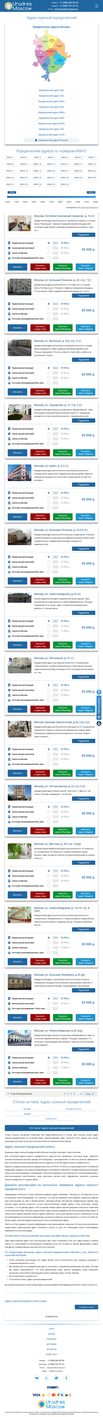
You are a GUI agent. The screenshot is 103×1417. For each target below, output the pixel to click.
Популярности (91, 207)
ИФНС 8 (10, 164)
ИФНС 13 (51, 164)
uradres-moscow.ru (56, 1371)
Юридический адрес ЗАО (51, 129)
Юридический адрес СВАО (51, 101)
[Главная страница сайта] (51, 1404)
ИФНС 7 (92, 157)
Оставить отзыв (86, 1307)
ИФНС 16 (92, 164)
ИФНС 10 (37, 164)
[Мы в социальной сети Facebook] (66, 1378)
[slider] (7, 197)
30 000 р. (65, 243)
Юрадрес (27, 1114)
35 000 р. (65, 998)
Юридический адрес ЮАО (51, 118)
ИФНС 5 (64, 157)
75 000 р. (65, 631)
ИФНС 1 (10, 157)
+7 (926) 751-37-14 (69, 6)
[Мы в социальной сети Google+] (46, 1378)
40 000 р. (65, 253)
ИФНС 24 (10, 178)
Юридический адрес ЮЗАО (51, 123)
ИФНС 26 (37, 178)
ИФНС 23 (92, 171)
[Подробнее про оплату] (36, 1395)
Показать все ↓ (51, 1119)
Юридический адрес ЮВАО (51, 112)
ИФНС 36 (51, 184)
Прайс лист (51, 1354)
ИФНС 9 (24, 164)
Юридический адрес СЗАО (51, 134)
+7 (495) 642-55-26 (69, 2)
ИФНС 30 (92, 178)
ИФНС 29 (78, 178)
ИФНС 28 (65, 178)
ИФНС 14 (65, 164)
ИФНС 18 (24, 171)
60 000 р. (65, 567)
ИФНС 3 (37, 157)
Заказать (17, 267)
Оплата (51, 1334)
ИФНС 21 (65, 171)
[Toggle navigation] (96, 6)
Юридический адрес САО (51, 96)
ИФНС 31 (10, 184)
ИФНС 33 (24, 184)
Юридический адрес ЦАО (51, 90)
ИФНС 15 (78, 164)
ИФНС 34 (37, 184)
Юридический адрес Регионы (53, 140)
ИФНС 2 (24, 157)
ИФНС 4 (51, 157)
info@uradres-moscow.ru (66, 9)
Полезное (51, 1339)
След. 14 (89, 1094)
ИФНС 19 (37, 171)
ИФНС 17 (10, 171)
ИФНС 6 (78, 157)
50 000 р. (65, 1003)
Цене (83, 207)
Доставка (51, 1344)
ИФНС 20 (51, 171)
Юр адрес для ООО (73, 1109)
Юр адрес (27, 1109)
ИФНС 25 (24, 178)
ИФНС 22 (78, 171)
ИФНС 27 (51, 178)
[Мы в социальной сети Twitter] (56, 1378)
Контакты (51, 1349)
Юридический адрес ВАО (51, 107)
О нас (51, 1329)
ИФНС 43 (65, 184)
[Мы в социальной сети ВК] (37, 1378)
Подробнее (83, 234)
